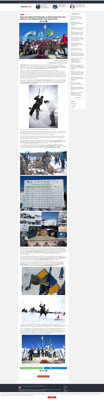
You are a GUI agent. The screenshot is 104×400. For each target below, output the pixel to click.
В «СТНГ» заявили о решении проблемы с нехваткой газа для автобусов (76, 18)
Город (61, 2)
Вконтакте (74, 103)
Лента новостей (77, 97)
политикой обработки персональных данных (13, 395)
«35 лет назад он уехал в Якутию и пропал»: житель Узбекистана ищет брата (80, 5)
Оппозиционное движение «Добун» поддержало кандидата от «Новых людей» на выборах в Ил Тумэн (77, 73)
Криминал (47, 2)
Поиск (73, 2)
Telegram (74, 105)
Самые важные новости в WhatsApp (32, 368)
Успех (50, 2)
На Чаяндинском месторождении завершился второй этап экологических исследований (77, 94)
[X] (46, 21)
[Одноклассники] (42, 21)
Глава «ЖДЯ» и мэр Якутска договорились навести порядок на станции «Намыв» (77, 44)
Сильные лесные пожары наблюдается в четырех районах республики (77, 23)
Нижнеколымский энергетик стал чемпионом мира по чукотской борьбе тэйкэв (45, 6)
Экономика (25, 2)
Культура (38, 2)
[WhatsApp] (43, 21)
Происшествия (33, 2)
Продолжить (52, 397)
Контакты (69, 2)
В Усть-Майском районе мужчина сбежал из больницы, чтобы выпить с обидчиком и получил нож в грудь (77, 54)
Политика (20, 2)
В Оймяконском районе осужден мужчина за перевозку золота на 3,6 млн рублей (77, 78)
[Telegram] (45, 21)
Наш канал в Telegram (56, 368)
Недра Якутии (65, 2)
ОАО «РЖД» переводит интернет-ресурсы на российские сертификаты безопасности (77, 88)
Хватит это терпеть (55, 2)
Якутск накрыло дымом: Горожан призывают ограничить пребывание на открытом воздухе (77, 39)
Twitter (73, 107)
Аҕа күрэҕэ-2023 (25, 365)
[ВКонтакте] (40, 21)
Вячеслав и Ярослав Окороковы (33, 365)
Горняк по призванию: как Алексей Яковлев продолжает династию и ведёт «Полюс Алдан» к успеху (77, 33)
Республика (42, 2)
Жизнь (29, 2)
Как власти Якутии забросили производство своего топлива (62, 5)
